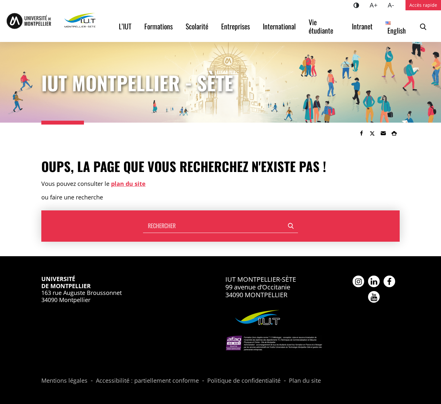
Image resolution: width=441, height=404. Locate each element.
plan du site (128, 183)
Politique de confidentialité (244, 380)
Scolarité (197, 26)
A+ (376, 4)
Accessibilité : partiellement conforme (147, 380)
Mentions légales (64, 380)
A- (393, 4)
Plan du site (305, 380)
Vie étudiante (321, 26)
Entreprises (235, 26)
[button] (383, 133)
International (279, 26)
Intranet (362, 26)
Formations (158, 26)
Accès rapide (423, 5)
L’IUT (125, 26)
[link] (361, 133)
